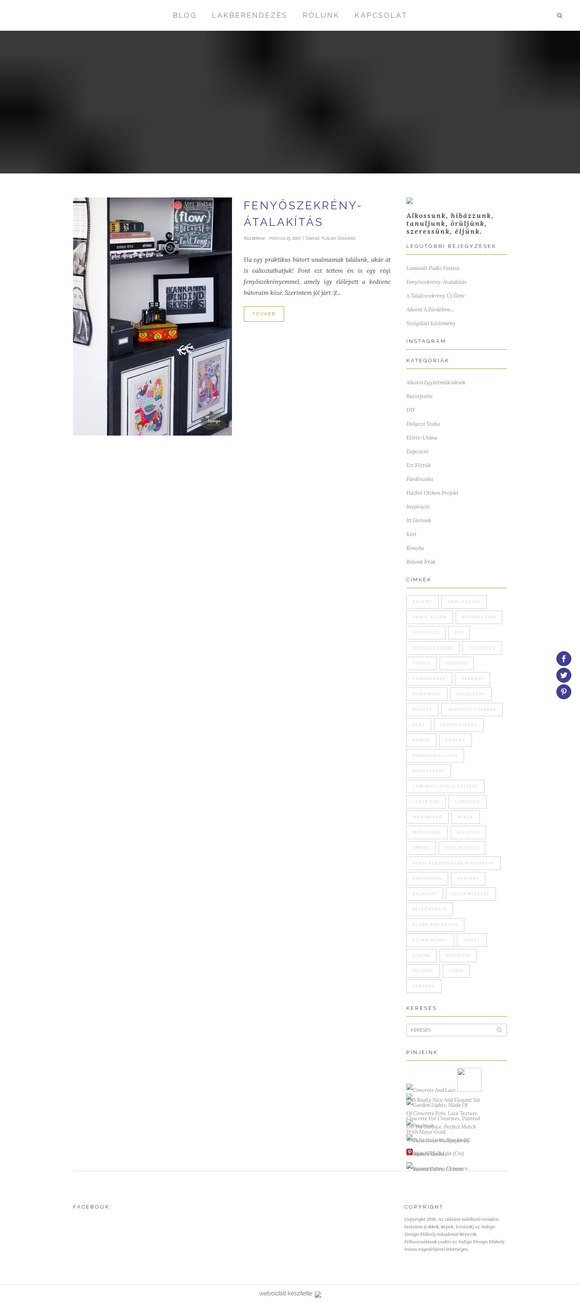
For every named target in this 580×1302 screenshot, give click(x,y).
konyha (455, 740)
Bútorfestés (419, 396)
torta (456, 971)
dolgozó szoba (433, 648)
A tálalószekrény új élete (435, 295)
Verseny (424, 986)
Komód (421, 740)
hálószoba (471, 694)
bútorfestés (479, 617)
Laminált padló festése (433, 268)
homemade (427, 694)
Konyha (415, 548)
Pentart (468, 879)
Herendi (472, 679)
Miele (465, 817)
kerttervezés (458, 725)
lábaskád (467, 802)
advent (422, 602)
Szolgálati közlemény (431, 323)
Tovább (264, 314)
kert (419, 725)
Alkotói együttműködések (436, 382)
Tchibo (421, 955)
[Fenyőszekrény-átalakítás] (152, 316)
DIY (410, 410)
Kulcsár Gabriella (338, 238)
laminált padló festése (445, 786)
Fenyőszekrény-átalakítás (436, 282)
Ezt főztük (418, 465)
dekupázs (426, 633)
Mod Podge (427, 832)
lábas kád (426, 802)
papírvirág (427, 879)
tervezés (458, 955)
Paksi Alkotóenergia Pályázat (453, 863)
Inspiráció (418, 506)
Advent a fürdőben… (430, 309)
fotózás (457, 663)
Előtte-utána (421, 437)
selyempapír (430, 909)
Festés (421, 663)
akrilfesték (464, 602)
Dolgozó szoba (423, 424)
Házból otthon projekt (432, 493)
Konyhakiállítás (435, 756)
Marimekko (427, 817)
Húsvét (422, 710)
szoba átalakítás (435, 925)
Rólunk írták (421, 562)
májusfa (468, 832)
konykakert (429, 771)
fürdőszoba (429, 679)
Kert (411, 534)
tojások (423, 971)
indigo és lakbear (471, 710)
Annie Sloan (430, 617)
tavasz (472, 940)
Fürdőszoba (419, 479)
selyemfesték (471, 894)
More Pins (426, 1153)
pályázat (425, 894)
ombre (421, 848)
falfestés (481, 648)
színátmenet (430, 940)
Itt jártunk (418, 520)
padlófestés (462, 848)
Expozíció (417, 451)
